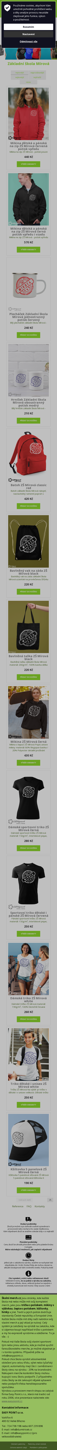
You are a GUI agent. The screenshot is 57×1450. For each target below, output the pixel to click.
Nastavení (29, 34)
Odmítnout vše (28, 41)
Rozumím (28, 26)
